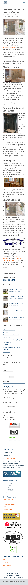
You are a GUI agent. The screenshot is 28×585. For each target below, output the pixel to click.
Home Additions (8, 499)
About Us (18, 573)
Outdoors (6, 349)
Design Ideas (18, 14)
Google (5, 559)
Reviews (17, 575)
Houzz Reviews (7, 565)
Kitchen (5, 344)
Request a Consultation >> (14, 441)
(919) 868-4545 (11, 459)
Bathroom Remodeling (10, 506)
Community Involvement (11, 335)
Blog (15, 577)
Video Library (7, 352)
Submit (11, 376)
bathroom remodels (9, 47)
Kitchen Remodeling (9, 504)
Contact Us (9, 573)
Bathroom (12, 14)
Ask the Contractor (9, 330)
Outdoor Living (8, 509)
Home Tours (7, 342)
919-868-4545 (9, 280)
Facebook (5, 562)
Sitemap (20, 577)
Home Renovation (9, 502)
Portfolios (10, 575)
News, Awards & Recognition (12, 347)
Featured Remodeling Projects (10, 16)
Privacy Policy (7, 577)
